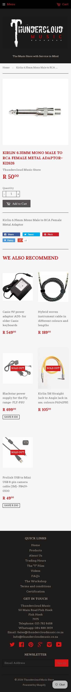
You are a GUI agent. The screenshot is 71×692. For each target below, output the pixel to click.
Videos (35, 570)
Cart (65, 4)
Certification (35, 591)
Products (35, 550)
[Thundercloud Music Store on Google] (40, 645)
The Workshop (35, 581)
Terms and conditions (35, 586)
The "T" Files (35, 565)
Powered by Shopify (34, 685)
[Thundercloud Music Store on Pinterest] (30, 645)
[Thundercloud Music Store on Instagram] (49, 645)
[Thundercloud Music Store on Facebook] (21, 645)
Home (6, 67)
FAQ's (35, 576)
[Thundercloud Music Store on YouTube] (59, 645)
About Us (35, 555)
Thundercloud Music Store (39, 679)
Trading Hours (35, 560)
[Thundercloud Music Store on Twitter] (12, 645)
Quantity (8, 188)
